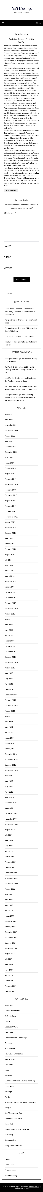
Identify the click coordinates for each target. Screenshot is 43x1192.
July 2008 (8, 894)
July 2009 (8, 835)
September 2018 (11, 484)
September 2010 (11, 770)
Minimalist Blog (34, 1187)
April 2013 (9, 635)
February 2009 (10, 862)
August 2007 (10, 954)
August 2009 (10, 829)
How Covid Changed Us (14, 1054)
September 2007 (11, 948)
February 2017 (10, 506)
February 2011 (10, 743)
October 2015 (10, 533)
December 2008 (11, 873)
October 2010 (10, 765)
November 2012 (11, 652)
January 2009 (10, 867)
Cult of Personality (12, 1011)
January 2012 (10, 689)
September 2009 (11, 824)
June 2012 (9, 673)
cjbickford (21, 42)
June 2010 (9, 781)
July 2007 (8, 959)
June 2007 (9, 964)
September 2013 (11, 608)
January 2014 (10, 587)
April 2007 (9, 975)
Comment (10, 213)
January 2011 (10, 749)
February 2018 (10, 490)
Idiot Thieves (10, 1059)
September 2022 (11, 430)
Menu (38, 23)
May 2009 (9, 846)
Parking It (9, 1091)
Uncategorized (11, 190)
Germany (8, 1043)
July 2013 (8, 619)
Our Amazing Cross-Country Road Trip (20, 1081)
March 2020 (9, 463)
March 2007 (9, 981)
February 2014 (10, 581)
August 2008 (10, 889)
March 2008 (9, 916)
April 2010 (9, 792)
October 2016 (10, 511)
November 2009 (11, 819)
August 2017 (10, 500)
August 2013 (10, 614)
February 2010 (10, 802)
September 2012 (11, 662)
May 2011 (9, 727)
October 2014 (10, 549)
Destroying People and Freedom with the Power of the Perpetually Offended (20, 397)
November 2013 (11, 598)
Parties (8, 1097)
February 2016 (10, 527)
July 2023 (8, 414)
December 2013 (11, 592)
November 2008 (11, 878)
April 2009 (9, 851)
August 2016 (10, 522)
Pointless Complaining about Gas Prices (20, 1102)
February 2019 (10, 479)
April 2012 (9, 684)
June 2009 (9, 840)
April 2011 (9, 732)
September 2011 (11, 705)
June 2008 (9, 900)
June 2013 (9, 625)
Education (9, 1032)
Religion (8, 1108)
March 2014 (9, 576)
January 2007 (10, 991)
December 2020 (11, 452)
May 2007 (9, 970)
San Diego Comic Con (13, 1113)
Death (7, 1021)
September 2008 (11, 883)
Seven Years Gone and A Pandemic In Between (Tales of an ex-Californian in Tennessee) (20, 312)
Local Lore (9, 1064)
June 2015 (9, 538)
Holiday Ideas (10, 1048)
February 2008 (10, 921)
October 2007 (10, 943)
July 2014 (8, 560)
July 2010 (8, 776)
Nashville (8, 1075)
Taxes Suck (9, 1124)
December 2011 (11, 695)
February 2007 (10, 986)
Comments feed (11, 1170)
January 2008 (10, 927)
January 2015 (10, 544)
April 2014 (9, 571)
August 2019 (10, 474)
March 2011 (9, 738)
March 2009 (9, 856)
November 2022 (11, 425)
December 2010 (11, 754)
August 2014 (10, 554)
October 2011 (10, 700)
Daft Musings (21, 8)
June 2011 (9, 722)
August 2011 (10, 711)
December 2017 (11, 495)
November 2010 (11, 759)
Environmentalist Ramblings (16, 1038)
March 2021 (9, 441)
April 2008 (9, 910)
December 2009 (11, 813)
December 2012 (11, 646)
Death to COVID (11, 1027)
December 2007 (11, 932)
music (7, 1070)
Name (7, 246)
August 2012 (10, 668)
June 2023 (9, 420)
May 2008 (9, 905)
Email (7, 257)
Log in (7, 1159)
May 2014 (9, 565)
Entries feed (9, 1165)
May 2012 (9, 678)
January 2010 (10, 808)
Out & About (10, 1086)
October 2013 (10, 603)
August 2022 (10, 436)
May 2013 (9, 630)
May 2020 (9, 457)
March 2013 (9, 641)
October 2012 (10, 657)
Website (8, 268)
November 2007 (11, 937)
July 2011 (8, 716)
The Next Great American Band (17, 1129)
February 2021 (10, 447)
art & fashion (10, 1005)
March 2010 (9, 797)
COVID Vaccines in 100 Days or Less (19, 336)
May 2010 (9, 786)
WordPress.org (11, 1175)
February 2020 (10, 468)
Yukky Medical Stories (13, 1145)
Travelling (9, 1135)
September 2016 (11, 517)
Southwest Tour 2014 (13, 1118)
